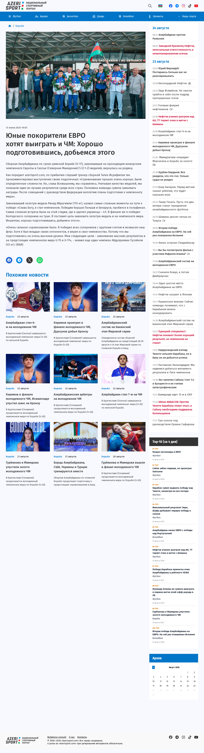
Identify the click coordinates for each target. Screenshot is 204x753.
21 (181, 686)
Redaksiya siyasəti (56, 737)
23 (194, 686)
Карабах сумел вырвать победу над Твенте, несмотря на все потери (173, 489)
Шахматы (158, 16)
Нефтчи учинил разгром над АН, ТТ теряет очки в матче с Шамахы (172, 551)
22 (188, 686)
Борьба (44, 16)
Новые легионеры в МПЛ (167, 451)
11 (160, 681)
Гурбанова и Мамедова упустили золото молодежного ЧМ (171, 613)
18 (161, 686)
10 (153, 681)
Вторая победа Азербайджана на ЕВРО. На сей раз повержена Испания (174, 633)
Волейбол (128, 16)
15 (188, 681)
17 (153, 686)
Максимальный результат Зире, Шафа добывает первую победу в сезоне (172, 510)
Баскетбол (72, 16)
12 (167, 681)
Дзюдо (100, 16)
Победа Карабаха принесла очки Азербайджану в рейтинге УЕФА (171, 571)
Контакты (82, 737)
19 (167, 686)
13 (174, 681)
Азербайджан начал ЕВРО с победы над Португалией (172, 532)
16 (194, 681)
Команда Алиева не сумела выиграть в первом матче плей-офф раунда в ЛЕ (173, 592)
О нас (72, 737)
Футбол (17, 16)
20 (174, 686)
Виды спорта (189, 16)
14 (181, 681)
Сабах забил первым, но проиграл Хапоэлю (172, 470)
